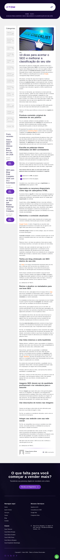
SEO (8, 100)
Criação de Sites (10, 54)
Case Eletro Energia (9, 532)
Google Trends (23, 224)
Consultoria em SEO (36, 509)
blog (23, 264)
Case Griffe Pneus (9, 537)
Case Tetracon (8, 529)
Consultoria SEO (10, 48)
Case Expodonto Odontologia (12, 542)
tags (51, 291)
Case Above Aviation (9, 534)
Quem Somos (8, 509)
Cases (6, 515)
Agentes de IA (34, 507)
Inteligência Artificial (10, 81)
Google (46, 73)
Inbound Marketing (10, 74)
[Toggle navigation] (51, 7)
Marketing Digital (10, 87)
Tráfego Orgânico (9, 112)
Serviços (6, 512)
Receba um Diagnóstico (28, 487)
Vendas (9, 126)
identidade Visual (10, 67)
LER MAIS (9, 163)
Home (27, 14)
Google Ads (9, 61)
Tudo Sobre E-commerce (10, 119)
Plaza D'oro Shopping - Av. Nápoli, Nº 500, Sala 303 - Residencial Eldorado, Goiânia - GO (43, 527)
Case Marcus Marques (10, 540)
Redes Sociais (9, 94)
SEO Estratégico (10, 105)
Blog (32, 14)
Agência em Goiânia (10, 33)
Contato (6, 520)
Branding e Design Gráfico (10, 40)
